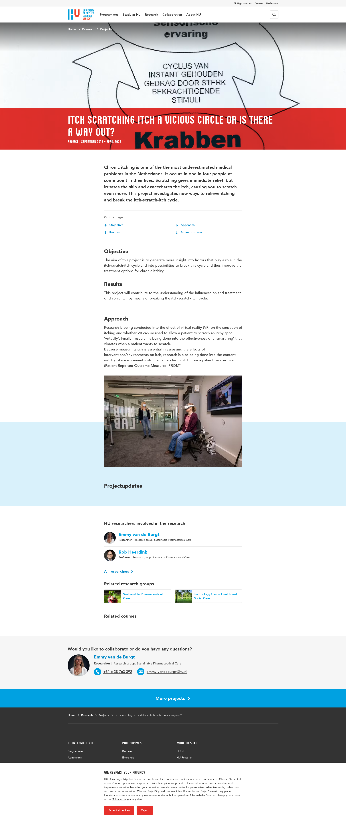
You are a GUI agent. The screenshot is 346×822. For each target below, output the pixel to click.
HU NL (181, 751)
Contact (259, 3)
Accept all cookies (119, 810)
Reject (145, 810)
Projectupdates (191, 232)
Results (114, 232)
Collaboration (172, 14)
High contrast (244, 3)
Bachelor (127, 751)
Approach (187, 225)
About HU (193, 14)
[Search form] (274, 14)
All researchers (117, 571)
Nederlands (272, 3)
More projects (170, 698)
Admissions (75, 757)
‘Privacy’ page (120, 799)
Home (72, 29)
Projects (106, 29)
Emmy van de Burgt (139, 534)
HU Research (184, 757)
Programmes (109, 14)
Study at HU (132, 14)
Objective (115, 225)
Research (151, 14)
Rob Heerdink (133, 552)
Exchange (128, 757)
